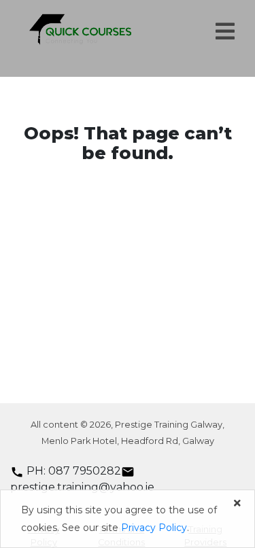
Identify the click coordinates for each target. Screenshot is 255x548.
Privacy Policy (154, 527)
